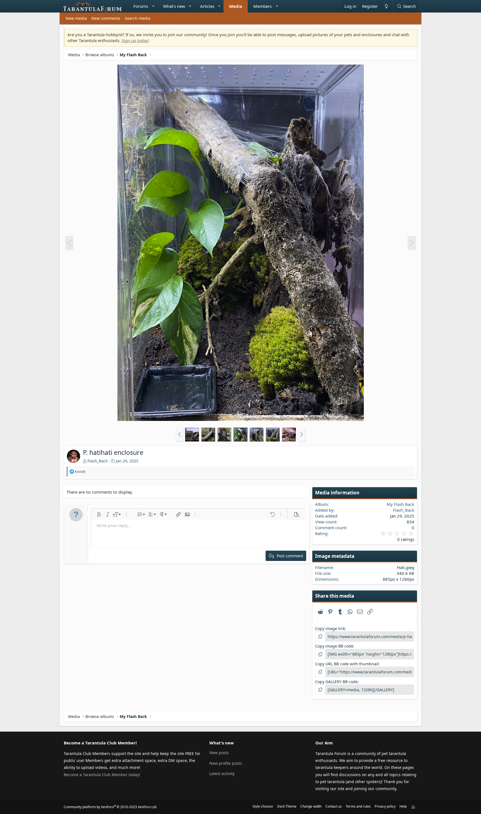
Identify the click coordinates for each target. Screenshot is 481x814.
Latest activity (222, 773)
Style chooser (262, 806)
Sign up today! (135, 40)
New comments (105, 18)
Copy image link (330, 628)
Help (403, 806)
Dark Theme (286, 806)
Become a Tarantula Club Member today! (102, 774)
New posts (219, 752)
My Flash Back (400, 504)
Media (235, 6)
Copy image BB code (334, 646)
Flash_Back (97, 461)
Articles (207, 6)
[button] (153, 6)
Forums (140, 6)
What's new (174, 6)
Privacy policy (385, 806)
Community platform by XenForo (110, 807)
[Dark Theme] (386, 6)
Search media (137, 18)
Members (262, 6)
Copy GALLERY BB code (336, 681)
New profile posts (225, 763)
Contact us (333, 806)
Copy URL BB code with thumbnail (347, 663)
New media (76, 18)
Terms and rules (358, 806)
